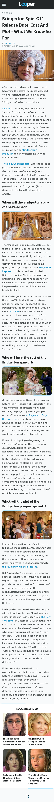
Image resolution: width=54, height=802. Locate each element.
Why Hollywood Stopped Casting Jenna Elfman (36, 741)
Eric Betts (10, 43)
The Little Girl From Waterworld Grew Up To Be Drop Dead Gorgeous (39, 779)
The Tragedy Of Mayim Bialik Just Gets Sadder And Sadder (14, 741)
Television (7, 13)
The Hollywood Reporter (16, 163)
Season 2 (7, 108)
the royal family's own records (19, 566)
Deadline (14, 311)
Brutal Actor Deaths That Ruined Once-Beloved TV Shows (12, 778)
